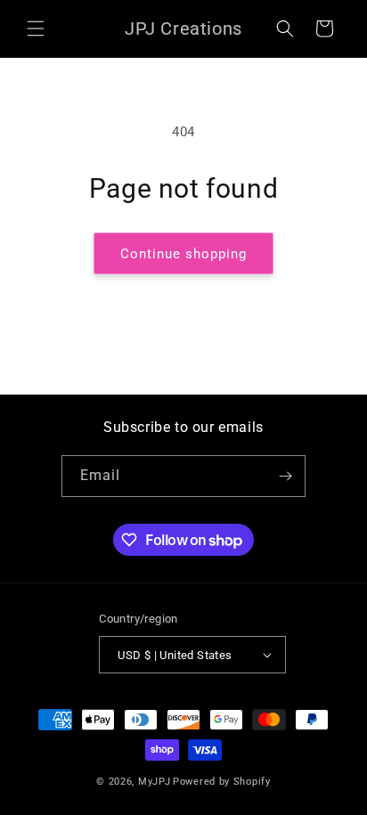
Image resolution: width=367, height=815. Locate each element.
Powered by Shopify (222, 781)
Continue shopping (183, 254)
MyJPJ (154, 781)
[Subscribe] (285, 476)
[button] (35, 28)
